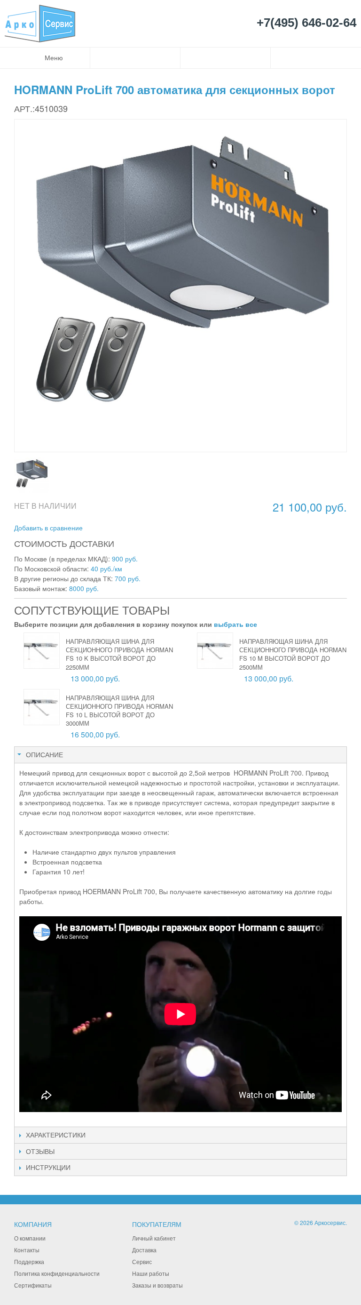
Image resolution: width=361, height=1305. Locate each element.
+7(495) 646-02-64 (306, 23)
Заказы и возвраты (157, 1285)
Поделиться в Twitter (140, 528)
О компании (30, 1238)
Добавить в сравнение (48, 527)
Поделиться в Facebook (121, 528)
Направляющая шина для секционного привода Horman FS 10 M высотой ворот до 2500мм (292, 654)
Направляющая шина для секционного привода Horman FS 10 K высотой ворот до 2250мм (119, 654)
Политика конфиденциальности (57, 1273)
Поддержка (29, 1261)
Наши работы (150, 1273)
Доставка (144, 1250)
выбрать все (235, 624)
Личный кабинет (154, 1238)
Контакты (26, 1250)
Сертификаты (33, 1285)
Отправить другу (102, 528)
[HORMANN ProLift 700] (32, 475)
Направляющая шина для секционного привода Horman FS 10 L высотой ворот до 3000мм (119, 710)
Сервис (142, 1261)
